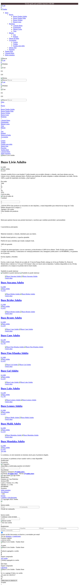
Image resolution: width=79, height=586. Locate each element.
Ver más (3, 451)
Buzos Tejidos (17, 20)
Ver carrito (4, 558)
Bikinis (11, 33)
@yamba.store (19, 472)
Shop (6, 13)
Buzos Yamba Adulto (20, 16)
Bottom (15, 36)
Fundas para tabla (19, 46)
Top (14, 35)
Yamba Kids (9, 51)
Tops (14, 31)
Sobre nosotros (10, 55)
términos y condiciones (13, 536)
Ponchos (12, 49)
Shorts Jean (12, 48)
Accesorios (12, 40)
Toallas (15, 44)
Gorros (15, 42)
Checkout (4, 567)
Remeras (12, 24)
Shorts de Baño (14, 38)
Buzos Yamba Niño (19, 18)
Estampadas (17, 27)
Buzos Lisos (17, 22)
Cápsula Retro (17, 25)
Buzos (11, 14)
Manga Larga (17, 29)
